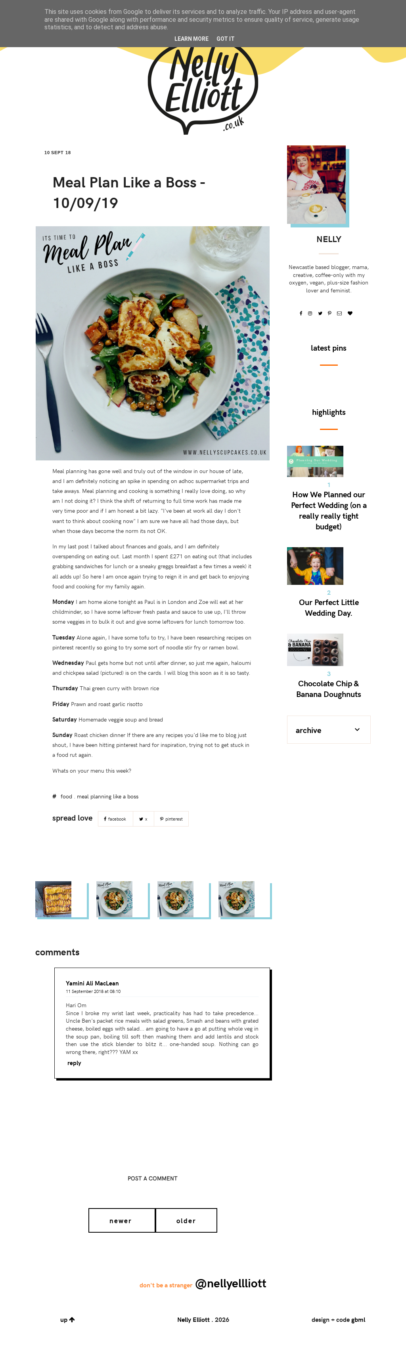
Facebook (117, 819)
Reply (74, 1063)
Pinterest (173, 819)
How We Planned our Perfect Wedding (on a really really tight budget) (329, 510)
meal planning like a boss (107, 796)
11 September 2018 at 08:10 (93, 991)
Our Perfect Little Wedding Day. (329, 607)
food (66, 796)
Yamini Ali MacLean (92, 983)
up (64, 1319)
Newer (121, 1220)
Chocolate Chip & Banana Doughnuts (328, 688)
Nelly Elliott (193, 1319)
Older (186, 1220)
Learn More (191, 39)
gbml (358, 1319)
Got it (225, 39)
